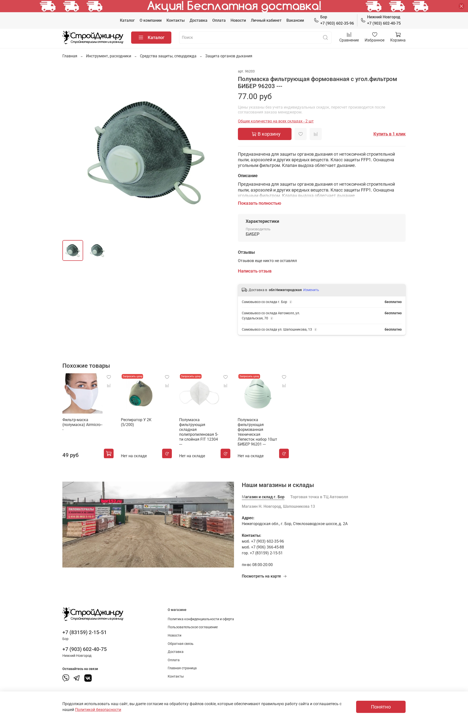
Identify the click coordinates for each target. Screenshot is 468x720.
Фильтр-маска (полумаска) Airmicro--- (82, 424)
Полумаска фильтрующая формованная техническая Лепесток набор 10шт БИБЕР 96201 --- (257, 431)
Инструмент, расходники (108, 56)
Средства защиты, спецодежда (168, 56)
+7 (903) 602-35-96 (337, 20)
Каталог (127, 20)
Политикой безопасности (98, 709)
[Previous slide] (70, 152)
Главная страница (182, 668)
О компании (151, 20)
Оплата (219, 20)
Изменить (311, 290)
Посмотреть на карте (261, 576)
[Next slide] (222, 152)
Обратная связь (181, 644)
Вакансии (295, 20)
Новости (238, 20)
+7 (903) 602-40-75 (384, 20)
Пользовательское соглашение (193, 627)
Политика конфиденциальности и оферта (201, 619)
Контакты (175, 20)
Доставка (198, 20)
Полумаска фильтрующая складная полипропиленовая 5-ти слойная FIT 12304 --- (198, 431)
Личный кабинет (266, 20)
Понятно (381, 707)
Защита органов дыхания (228, 56)
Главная (69, 56)
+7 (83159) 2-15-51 (84, 632)
